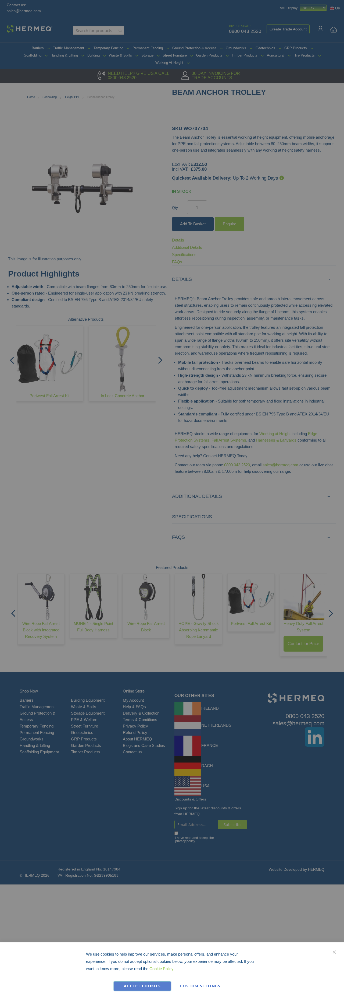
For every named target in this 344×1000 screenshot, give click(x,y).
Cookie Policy (161, 968)
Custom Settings (200, 986)
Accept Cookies (142, 986)
